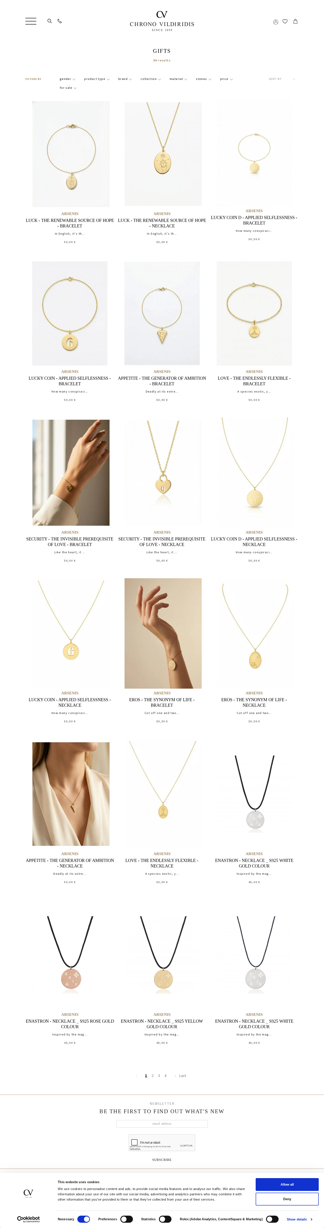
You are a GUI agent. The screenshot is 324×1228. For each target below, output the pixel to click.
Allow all (287, 1184)
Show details (297, 1219)
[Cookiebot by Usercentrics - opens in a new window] (28, 1219)
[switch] (126, 1215)
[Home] (162, 21)
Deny (287, 1199)
